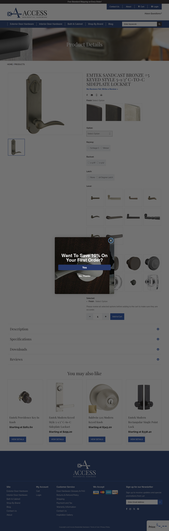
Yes (84, 267)
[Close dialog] (111, 240)
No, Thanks (84, 276)
